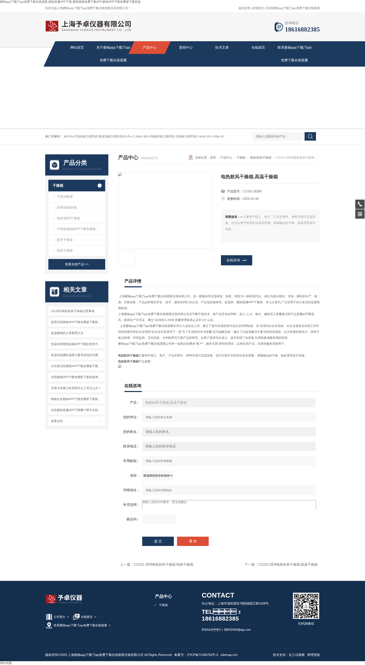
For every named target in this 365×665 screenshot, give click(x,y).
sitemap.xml (229, 655)
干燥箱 (58, 186)
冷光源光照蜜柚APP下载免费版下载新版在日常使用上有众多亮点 (77, 366)
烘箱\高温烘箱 (67, 207)
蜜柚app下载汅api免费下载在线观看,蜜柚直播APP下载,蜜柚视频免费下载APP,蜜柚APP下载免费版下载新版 (70, 1)
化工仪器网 (297, 655)
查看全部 (57, 421)
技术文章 (222, 47)
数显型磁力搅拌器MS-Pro (115, 136)
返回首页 (244, 8)
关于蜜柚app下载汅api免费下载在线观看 (113, 54)
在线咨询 (233, 260)
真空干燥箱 (65, 239)
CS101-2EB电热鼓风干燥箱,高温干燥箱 (288, 564)
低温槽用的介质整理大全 (67, 333)
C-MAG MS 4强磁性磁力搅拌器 (153, 136)
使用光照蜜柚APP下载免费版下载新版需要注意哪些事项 (77, 322)
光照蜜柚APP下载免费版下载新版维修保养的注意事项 (77, 377)
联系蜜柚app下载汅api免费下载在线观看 (293, 8)
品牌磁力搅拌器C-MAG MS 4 (194, 136)
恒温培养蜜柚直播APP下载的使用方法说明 (77, 344)
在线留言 (258, 8)
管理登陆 (313, 655)
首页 (213, 157)
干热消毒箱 (65, 196)
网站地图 (6, 663)
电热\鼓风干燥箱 (68, 218)
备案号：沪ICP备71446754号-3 (196, 655)
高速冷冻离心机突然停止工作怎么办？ (76, 388)
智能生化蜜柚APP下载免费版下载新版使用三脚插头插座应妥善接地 (77, 399)
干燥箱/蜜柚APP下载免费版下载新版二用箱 (81, 229)
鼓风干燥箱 (65, 250)
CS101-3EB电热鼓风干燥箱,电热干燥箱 (163, 564)
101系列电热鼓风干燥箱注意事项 (72, 311)
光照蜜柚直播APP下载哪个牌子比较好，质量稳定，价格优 (77, 410)
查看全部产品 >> (77, 264)
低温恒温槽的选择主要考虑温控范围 (74, 355)
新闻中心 (186, 47)
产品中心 (149, 47)
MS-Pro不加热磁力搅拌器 (81, 136)
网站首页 (77, 47)
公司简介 (59, 616)
